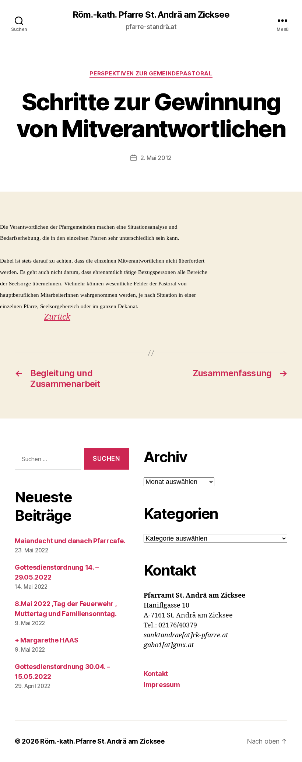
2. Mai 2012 (156, 157)
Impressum (162, 684)
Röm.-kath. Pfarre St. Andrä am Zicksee (151, 14)
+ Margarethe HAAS (46, 640)
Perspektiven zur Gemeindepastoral (150, 73)
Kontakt (156, 673)
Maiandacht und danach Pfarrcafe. (70, 541)
